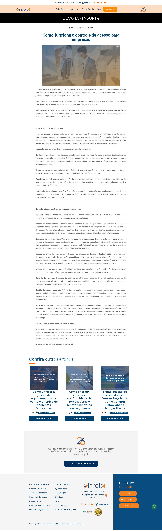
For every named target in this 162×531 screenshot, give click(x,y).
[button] (61, 9)
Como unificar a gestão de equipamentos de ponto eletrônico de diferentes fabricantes (44, 400)
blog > (72, 28)
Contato (110, 9)
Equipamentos (36, 501)
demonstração (129, 506)
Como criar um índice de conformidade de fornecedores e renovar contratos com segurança (79, 400)
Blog (99, 9)
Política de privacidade (39, 505)
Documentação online (39, 510)
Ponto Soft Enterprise (39, 484)
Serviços (59, 497)
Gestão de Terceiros (38, 497)
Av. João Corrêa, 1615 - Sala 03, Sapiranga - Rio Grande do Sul (92, 495)
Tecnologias (60, 493)
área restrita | (61, 2)
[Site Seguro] (87, 512)
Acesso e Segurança (84, 28)
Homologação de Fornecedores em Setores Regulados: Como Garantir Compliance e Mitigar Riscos (115, 400)
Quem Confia (88, 9)
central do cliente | (74, 2)
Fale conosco (61, 505)
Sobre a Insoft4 (62, 484)
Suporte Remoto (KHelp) (66, 510)
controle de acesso (46, 89)
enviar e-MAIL (128, 500)
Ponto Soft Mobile (37, 489)
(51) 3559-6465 (128, 493)
